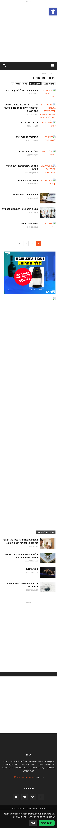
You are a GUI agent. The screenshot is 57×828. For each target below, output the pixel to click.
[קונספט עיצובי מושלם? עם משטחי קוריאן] (47, 169)
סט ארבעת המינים (29, 223)
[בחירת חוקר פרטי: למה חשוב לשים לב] (47, 212)
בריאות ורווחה (48, 84)
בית (54, 73)
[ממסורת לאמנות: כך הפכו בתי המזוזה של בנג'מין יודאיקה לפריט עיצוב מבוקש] (47, 543)
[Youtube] (16, 797)
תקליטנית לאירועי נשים (27, 136)
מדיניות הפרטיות (20, 816)
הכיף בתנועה (32, 568)
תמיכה (42, 808)
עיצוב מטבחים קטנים (28, 180)
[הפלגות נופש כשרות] (47, 155)
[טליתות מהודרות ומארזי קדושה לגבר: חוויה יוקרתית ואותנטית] (47, 558)
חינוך (25, 84)
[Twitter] (33, 797)
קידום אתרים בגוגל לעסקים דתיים (22, 90)
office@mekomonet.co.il (24, 777)
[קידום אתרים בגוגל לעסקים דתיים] (47, 94)
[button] (53, 11)
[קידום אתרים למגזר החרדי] (47, 198)
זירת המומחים (35, 84)
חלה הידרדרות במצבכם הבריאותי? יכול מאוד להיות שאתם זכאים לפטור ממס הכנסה (21, 107)
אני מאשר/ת (46, 823)
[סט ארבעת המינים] (47, 227)
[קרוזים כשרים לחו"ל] (47, 126)
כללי (18, 84)
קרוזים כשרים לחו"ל (28, 122)
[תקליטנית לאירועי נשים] (47, 140)
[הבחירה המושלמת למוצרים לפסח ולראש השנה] (47, 587)
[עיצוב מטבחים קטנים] (47, 184)
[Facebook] (41, 797)
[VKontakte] (24, 797)
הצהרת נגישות (18, 808)
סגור (33, 823)
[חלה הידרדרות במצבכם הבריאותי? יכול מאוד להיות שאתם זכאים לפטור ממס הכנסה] (47, 112)
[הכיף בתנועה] (47, 572)
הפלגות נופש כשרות (28, 151)
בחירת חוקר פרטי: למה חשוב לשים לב (20, 209)
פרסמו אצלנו (32, 808)
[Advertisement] (28, 31)
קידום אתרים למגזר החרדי (25, 194)
